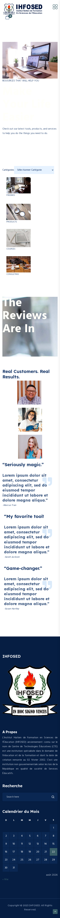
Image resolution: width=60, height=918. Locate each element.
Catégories (8, 170)
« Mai (5, 879)
